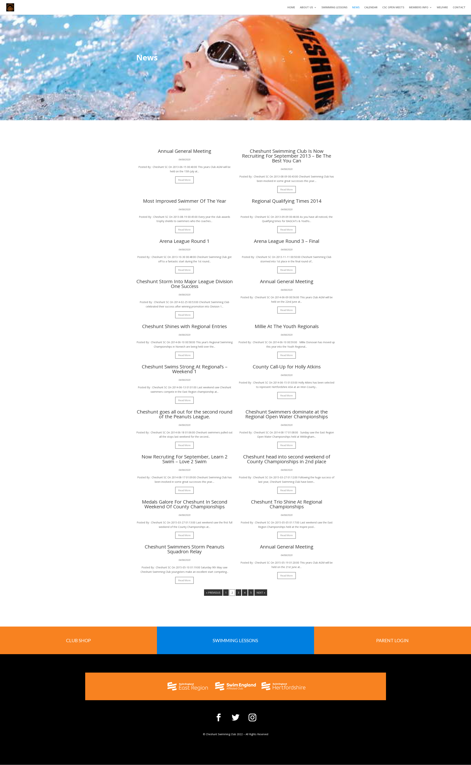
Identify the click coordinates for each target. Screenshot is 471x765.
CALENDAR (371, 7)
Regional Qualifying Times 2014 (286, 201)
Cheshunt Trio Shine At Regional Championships (286, 504)
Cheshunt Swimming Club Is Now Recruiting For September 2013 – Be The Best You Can (286, 156)
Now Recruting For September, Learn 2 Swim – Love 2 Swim (184, 459)
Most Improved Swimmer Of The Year (184, 201)
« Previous (213, 592)
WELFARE (442, 7)
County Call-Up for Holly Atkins (287, 366)
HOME (291, 7)
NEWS (356, 7)
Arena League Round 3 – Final (286, 241)
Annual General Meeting (184, 151)
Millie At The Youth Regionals (287, 326)
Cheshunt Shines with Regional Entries (184, 326)
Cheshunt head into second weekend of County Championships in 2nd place (286, 459)
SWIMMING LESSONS (334, 7)
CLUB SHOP (78, 640)
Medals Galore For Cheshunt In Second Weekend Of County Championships (184, 504)
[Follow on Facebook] (218, 717)
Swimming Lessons (235, 640)
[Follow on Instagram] (252, 717)
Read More (184, 180)
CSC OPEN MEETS (393, 7)
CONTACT (459, 7)
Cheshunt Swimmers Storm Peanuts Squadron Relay (184, 549)
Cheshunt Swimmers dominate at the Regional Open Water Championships (286, 414)
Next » (260, 592)
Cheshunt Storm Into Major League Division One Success (184, 283)
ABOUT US (306, 7)
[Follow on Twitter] (235, 717)
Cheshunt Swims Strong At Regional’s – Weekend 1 (184, 369)
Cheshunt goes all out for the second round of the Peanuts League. (184, 414)
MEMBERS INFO (418, 7)
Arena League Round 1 (185, 241)
